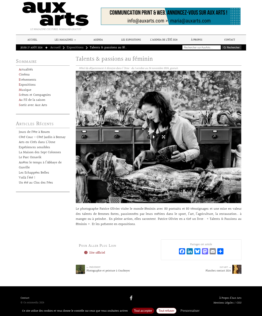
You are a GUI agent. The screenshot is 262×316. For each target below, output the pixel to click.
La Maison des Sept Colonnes (40, 152)
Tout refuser (166, 310)
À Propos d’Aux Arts (230, 298)
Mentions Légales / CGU (227, 303)
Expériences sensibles (34, 147)
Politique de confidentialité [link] (222, 310)
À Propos (196, 40)
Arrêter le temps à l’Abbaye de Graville (40, 165)
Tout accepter (143, 310)
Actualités (26, 69)
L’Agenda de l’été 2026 (164, 40)
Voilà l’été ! (27, 177)
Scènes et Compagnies (35, 95)
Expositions (75, 47)
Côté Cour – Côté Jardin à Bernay (42, 137)
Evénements (27, 79)
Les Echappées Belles (34, 172)
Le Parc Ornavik (30, 157)
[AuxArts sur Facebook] (131, 298)
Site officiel (96, 252)
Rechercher (233, 47)
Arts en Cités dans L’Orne (37, 142)
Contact (229, 40)
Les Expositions (131, 40)
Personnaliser (189, 310)
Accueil (32, 40)
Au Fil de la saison (32, 100)
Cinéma (24, 74)
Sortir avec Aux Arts (33, 105)
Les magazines (64, 40)
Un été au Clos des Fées (36, 182)
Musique (25, 90)
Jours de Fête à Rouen (34, 132)
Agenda (98, 40)
